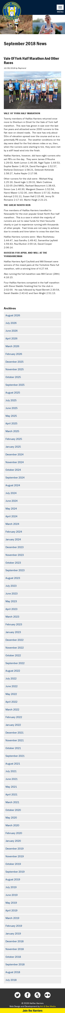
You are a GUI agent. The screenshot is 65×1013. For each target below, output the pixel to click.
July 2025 (11, 400)
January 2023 (13, 632)
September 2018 (15, 964)
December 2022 (15, 639)
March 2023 (12, 616)
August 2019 (13, 879)
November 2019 (15, 856)
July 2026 (11, 323)
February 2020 (14, 833)
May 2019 (11, 902)
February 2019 (14, 925)
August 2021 (13, 763)
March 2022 (12, 709)
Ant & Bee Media (48, 1006)
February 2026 (14, 354)
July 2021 (11, 771)
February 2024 (14, 531)
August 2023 (13, 578)
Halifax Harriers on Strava (37, 995)
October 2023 (13, 562)
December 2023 (15, 547)
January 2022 (13, 724)
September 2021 (15, 755)
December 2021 (15, 732)
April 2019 (11, 910)
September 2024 (15, 477)
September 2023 (15, 570)
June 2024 (12, 500)
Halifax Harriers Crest (11, 11)
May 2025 (11, 415)
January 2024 (13, 539)
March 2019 (12, 918)
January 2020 (13, 840)
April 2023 (11, 609)
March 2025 (12, 431)
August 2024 (13, 485)
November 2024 (15, 462)
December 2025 (15, 361)
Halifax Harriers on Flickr (47, 995)
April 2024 (11, 516)
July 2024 (11, 493)
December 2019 (15, 848)
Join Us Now (32, 1010)
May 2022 (11, 694)
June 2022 (12, 686)
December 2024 (15, 454)
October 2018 (13, 956)
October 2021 (13, 748)
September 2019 (15, 871)
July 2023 (11, 585)
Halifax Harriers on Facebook (27, 995)
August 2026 (13, 315)
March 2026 (12, 346)
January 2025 (13, 446)
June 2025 (12, 408)
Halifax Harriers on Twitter (17, 995)
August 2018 (13, 972)
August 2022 (13, 670)
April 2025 (11, 423)
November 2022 (15, 647)
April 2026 (11, 338)
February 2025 (14, 439)
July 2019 (11, 887)
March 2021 (12, 802)
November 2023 (15, 554)
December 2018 (15, 941)
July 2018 (11, 979)
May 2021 (11, 786)
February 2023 (14, 624)
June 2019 (12, 895)
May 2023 (11, 601)
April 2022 (11, 701)
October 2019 (13, 864)
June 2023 (12, 593)
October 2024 (13, 469)
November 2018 (15, 949)
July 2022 (11, 678)
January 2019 (13, 933)
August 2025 (13, 392)
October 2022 (13, 655)
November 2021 (15, 740)
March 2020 (12, 825)
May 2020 (11, 817)
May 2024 (11, 508)
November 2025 (15, 369)
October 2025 (13, 377)
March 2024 (12, 523)
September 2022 (15, 663)
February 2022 (14, 717)
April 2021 (11, 794)
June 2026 (12, 330)
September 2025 (15, 384)
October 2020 (13, 810)
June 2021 (12, 779)
